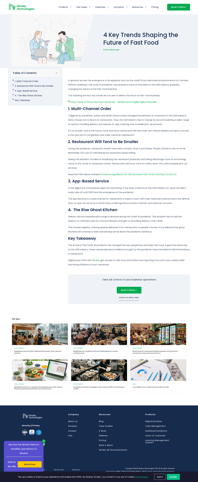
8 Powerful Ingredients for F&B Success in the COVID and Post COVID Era (138, 174)
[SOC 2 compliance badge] (31, 432)
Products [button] (63, 7)
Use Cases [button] (81, 7)
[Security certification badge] (38, 432)
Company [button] (119, 7)
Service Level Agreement (59, 471)
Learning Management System (157, 441)
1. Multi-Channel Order (26, 81)
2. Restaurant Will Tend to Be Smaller (34, 86)
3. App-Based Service (26, 90)
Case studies (106, 426)
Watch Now (29, 464)
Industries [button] (100, 7)
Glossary (72, 426)
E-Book (102, 431)
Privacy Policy (141, 477)
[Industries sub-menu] (108, 7)
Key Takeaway (22, 100)
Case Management (155, 426)
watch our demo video (129, 297)
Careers (72, 431)
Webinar (103, 436)
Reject (160, 477)
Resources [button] (137, 7)
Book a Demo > (129, 290)
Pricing (154, 7)
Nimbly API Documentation (113, 450)
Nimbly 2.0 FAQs (76, 471)
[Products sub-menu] (71, 7)
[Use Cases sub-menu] (90, 7)
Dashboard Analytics (156, 431)
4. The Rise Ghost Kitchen (28, 95)
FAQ (70, 436)
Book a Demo (178, 7)
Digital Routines (153, 421)
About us (73, 421)
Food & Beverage (111, 49)
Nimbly (96, 260)
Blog (101, 421)
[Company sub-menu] (127, 7)
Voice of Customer (155, 436)
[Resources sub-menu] (146, 7)
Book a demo (106, 445)
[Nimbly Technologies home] (21, 7)
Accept (173, 477)
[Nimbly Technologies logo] (45, 419)
